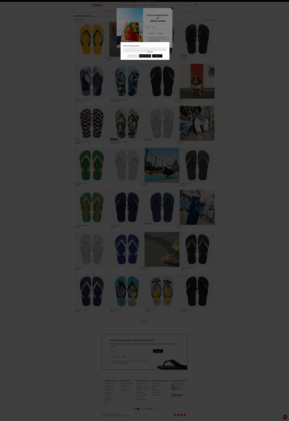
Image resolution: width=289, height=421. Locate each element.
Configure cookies (133, 55)
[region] (145, 51)
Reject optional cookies (145, 55)
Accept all (157, 55)
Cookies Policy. (150, 51)
